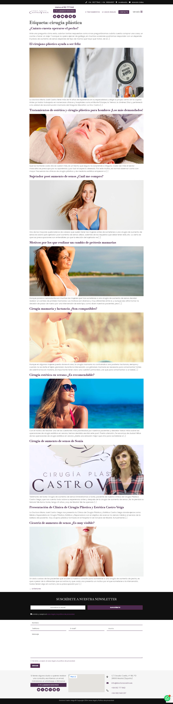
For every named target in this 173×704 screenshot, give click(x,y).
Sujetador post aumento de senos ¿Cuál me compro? (66, 176)
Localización (122, 2)
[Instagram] (66, 16)
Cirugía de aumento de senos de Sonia (56, 441)
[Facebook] (54, 16)
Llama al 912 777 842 (64, 7)
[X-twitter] (58, 16)
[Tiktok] (74, 16)
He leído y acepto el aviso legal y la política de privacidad (53, 661)
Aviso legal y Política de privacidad (101, 700)
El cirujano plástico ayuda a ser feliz (55, 44)
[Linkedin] (70, 16)
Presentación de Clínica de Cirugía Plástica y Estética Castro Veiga (76, 507)
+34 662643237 (108, 2)
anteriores (35, 588)
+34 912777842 (94, 2)
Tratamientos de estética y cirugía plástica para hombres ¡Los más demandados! (86, 110)
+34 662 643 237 (119, 693)
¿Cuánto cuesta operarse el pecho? (53, 28)
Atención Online (138, 2)
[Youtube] (62, 16)
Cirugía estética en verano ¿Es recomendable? (62, 375)
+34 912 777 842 (118, 687)
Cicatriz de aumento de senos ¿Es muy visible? (62, 523)
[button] (64, 11)
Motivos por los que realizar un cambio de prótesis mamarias (72, 242)
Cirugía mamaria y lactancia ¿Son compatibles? (63, 309)
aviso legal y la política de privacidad (60, 614)
